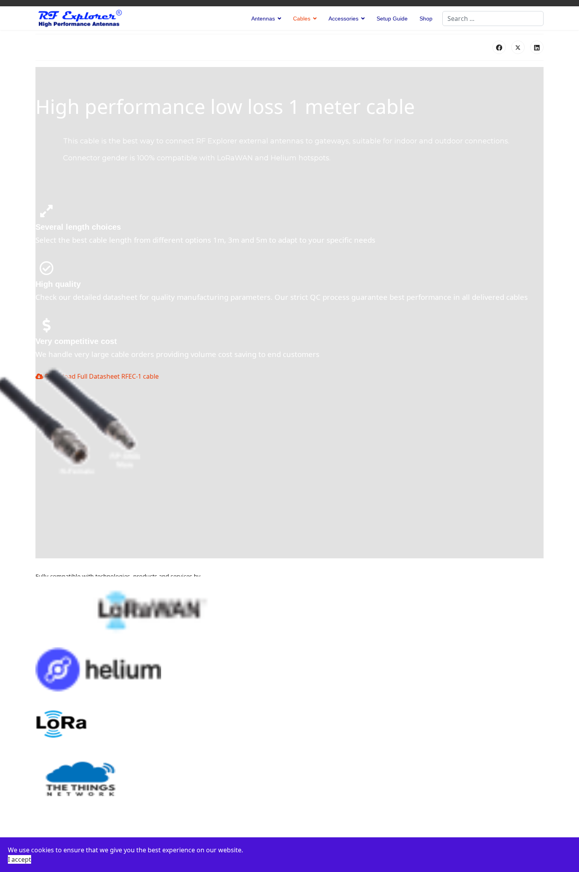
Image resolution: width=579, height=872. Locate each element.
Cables (301, 18)
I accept (19, 859)
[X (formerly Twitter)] (518, 47)
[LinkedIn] (537, 47)
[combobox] (493, 18)
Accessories (343, 18)
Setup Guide (392, 18)
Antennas (263, 18)
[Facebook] (499, 47)
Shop (425, 18)
